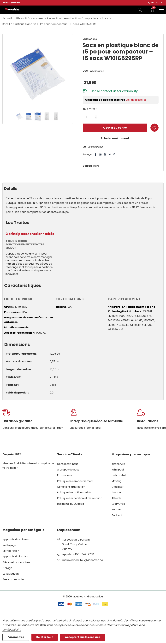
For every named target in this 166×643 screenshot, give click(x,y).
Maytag (116, 481)
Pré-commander (13, 579)
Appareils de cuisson (15, 539)
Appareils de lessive (15, 556)
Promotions (64, 475)
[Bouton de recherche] (140, 9)
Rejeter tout (44, 637)
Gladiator (118, 486)
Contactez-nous (67, 463)
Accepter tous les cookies (82, 637)
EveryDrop (118, 503)
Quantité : (89, 109)
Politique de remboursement (75, 481)
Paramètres (15, 637)
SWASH (116, 509)
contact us (108, 91)
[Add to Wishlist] (154, 128)
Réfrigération (10, 550)
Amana (116, 492)
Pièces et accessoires (16, 562)
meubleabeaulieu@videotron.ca (82, 560)
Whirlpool (118, 469)
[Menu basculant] (161, 9)
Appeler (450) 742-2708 (78, 554)
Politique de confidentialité (74, 492)
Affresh (116, 498)
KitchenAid (118, 463)
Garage (7, 568)
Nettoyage (9, 545)
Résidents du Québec (70, 503)
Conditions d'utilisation (71, 486)
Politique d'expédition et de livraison (79, 498)
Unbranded (119, 475)
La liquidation (10, 573)
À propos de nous (68, 469)
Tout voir (117, 515)
